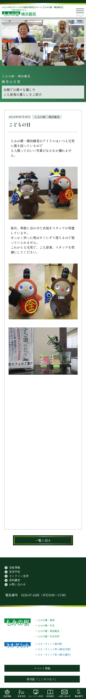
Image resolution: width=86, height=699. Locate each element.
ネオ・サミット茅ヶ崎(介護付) (54, 654)
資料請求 (14, 580)
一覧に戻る (43, 540)
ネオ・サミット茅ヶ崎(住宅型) (54, 649)
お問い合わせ (17, 584)
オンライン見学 (19, 576)
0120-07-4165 (30, 595)
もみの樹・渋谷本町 (48, 636)
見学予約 (14, 572)
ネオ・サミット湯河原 (50, 643)
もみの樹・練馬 (46, 620)
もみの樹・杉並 (46, 625)
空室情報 (14, 567)
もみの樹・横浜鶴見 (48, 631)
